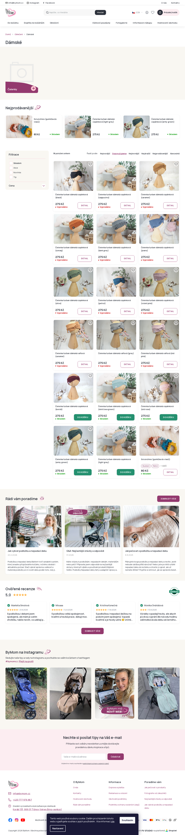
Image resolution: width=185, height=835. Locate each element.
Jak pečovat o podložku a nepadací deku (146, 550)
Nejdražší (145, 153)
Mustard (146, 466)
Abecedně (175, 153)
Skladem (17, 163)
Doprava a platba (116, 787)
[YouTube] (23, 820)
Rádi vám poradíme (81, 804)
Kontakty (175, 3)
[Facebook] (10, 820)
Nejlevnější (134, 153)
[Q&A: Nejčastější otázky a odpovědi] (92, 526)
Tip (14, 177)
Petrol (155, 466)
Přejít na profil (26, 661)
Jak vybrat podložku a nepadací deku (27, 550)
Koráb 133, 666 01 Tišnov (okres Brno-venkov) (37, 809)
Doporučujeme (119, 153)
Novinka (17, 172)
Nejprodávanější (160, 153)
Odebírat (116, 756)
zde (112, 821)
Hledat (100, 12)
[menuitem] (13, 22)
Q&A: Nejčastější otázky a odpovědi (85, 550)
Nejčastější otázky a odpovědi (158, 799)
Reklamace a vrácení (118, 793)
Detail (84, 205)
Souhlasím (127, 820)
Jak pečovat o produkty (155, 787)
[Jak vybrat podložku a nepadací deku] (33, 526)
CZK (138, 12)
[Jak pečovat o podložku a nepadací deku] (151, 526)
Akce (15, 167)
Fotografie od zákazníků (155, 793)
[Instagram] (17, 820)
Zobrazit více (168, 498)
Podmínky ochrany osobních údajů (124, 804)
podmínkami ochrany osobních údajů (96, 763)
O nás (164, 3)
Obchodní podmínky (118, 799)
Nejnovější (105, 153)
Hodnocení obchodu (82, 799)
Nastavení (57, 828)
